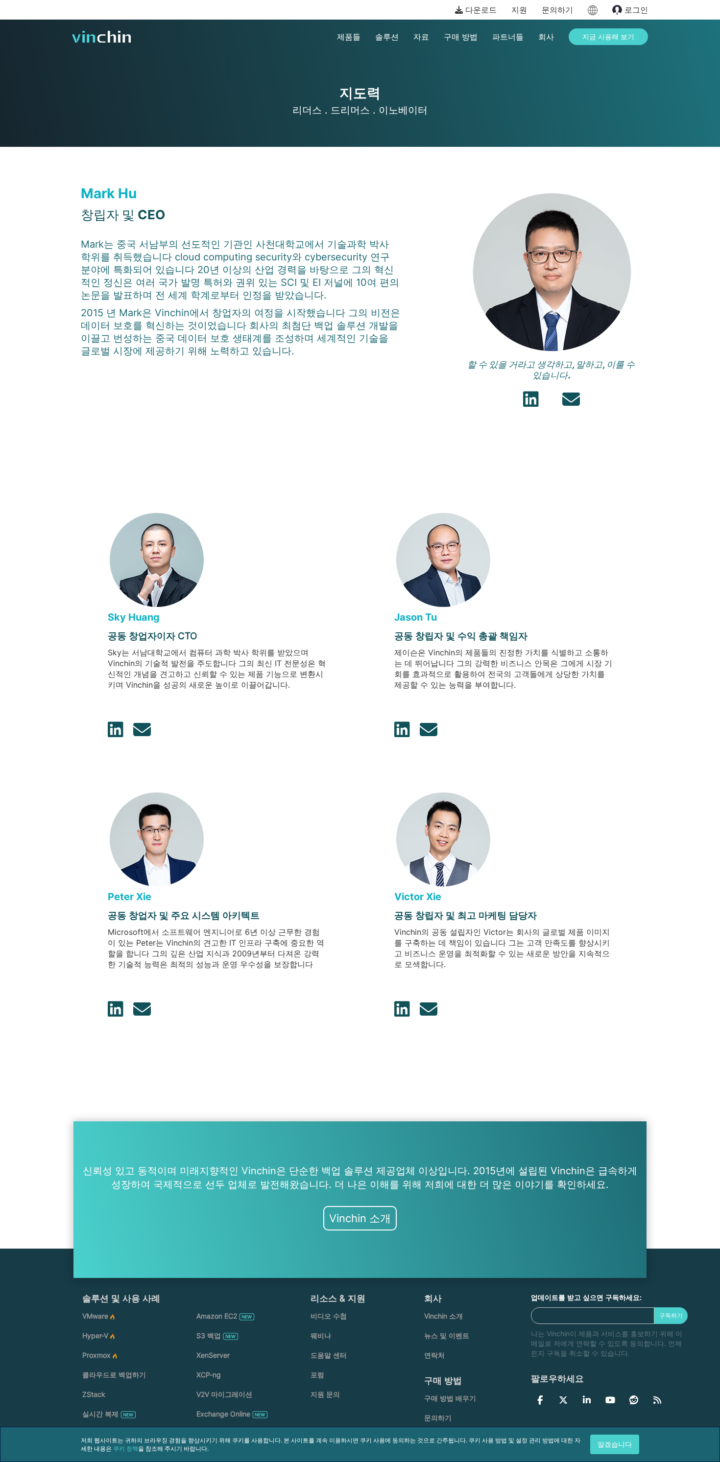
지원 (519, 10)
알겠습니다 (615, 1444)
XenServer (213, 1355)
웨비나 (321, 1335)
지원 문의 (325, 1394)
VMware (95, 1316)
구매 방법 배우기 (450, 1398)
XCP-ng (208, 1374)
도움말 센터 (329, 1355)
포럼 (317, 1374)
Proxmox (96, 1355)
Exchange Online (223, 1414)
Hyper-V (95, 1335)
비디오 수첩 (329, 1316)
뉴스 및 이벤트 (446, 1335)
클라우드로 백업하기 (114, 1374)
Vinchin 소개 (360, 1218)
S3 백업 (208, 1335)
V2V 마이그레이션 (224, 1394)
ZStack (93, 1394)
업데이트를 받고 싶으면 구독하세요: (586, 1297)
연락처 (434, 1355)
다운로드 (480, 10)
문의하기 (557, 10)
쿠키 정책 (125, 1448)
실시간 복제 (100, 1414)
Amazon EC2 (216, 1316)
